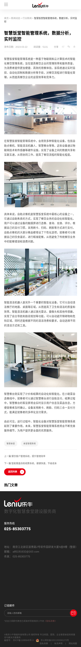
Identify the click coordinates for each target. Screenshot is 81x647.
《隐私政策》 (50, 621)
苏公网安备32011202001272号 (55, 640)
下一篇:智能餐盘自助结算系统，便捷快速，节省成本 (30, 463)
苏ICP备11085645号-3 (23, 640)
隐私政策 (44, 643)
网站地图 (73, 643)
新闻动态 (15, 18)
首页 (6, 18)
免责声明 (58, 643)
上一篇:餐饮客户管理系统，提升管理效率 (24, 456)
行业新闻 (27, 18)
